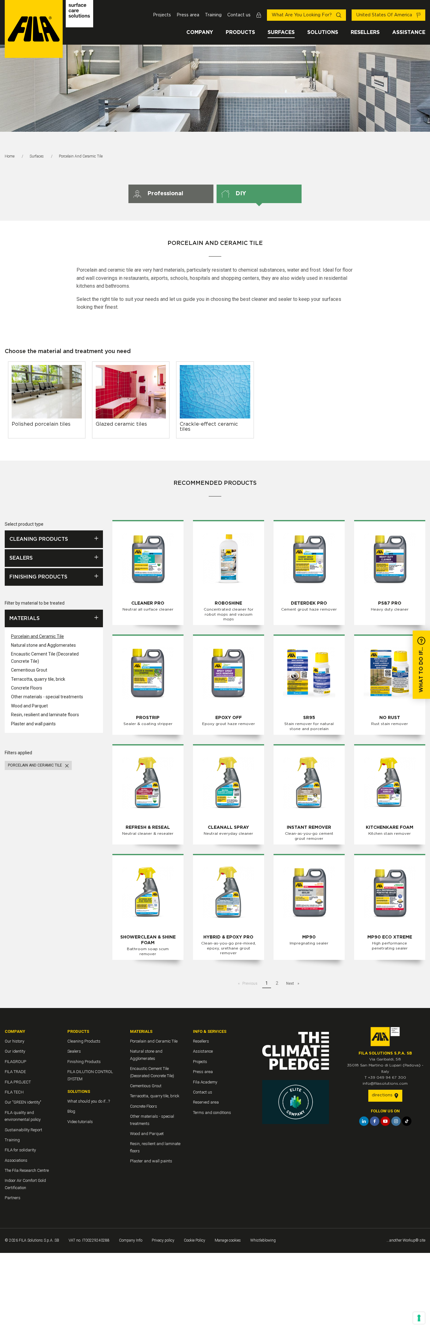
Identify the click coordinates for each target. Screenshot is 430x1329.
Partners (12, 1197)
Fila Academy (205, 1082)
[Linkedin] (364, 1121)
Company (199, 32)
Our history (14, 1041)
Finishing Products (38, 576)
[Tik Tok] (406, 1121)
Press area (188, 15)
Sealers (21, 558)
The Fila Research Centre (27, 1170)
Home (9, 156)
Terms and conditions (212, 1112)
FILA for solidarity (20, 1150)
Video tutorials (80, 1121)
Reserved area (206, 1102)
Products (240, 32)
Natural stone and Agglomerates (43, 645)
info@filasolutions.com (385, 1083)
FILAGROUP (15, 1061)
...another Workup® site (406, 1240)
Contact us (239, 15)
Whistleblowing (263, 1240)
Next (290, 983)
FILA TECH (14, 1092)
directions (383, 1095)
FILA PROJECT (18, 1082)
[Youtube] (385, 1121)
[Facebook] (374, 1121)
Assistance (408, 32)
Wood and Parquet (29, 705)
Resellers (365, 32)
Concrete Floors (26, 687)
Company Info (130, 1240)
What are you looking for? (302, 15)
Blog (71, 1111)
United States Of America (384, 15)
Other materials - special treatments (47, 696)
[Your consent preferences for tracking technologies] (419, 1318)
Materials (24, 618)
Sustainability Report (23, 1129)
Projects (162, 15)
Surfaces (281, 32)
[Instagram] (396, 1121)
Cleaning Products (38, 539)
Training (213, 15)
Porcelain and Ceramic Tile (37, 636)
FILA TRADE (15, 1071)
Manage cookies (228, 1240)
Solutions (322, 32)
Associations (16, 1160)
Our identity (15, 1051)
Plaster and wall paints (33, 723)
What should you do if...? (88, 1101)
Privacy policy (163, 1240)
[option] (215, 88)
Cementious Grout (29, 670)
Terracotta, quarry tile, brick (38, 679)
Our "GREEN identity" (23, 1102)
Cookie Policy (194, 1240)
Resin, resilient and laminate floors (45, 714)
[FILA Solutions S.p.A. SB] (49, 29)
